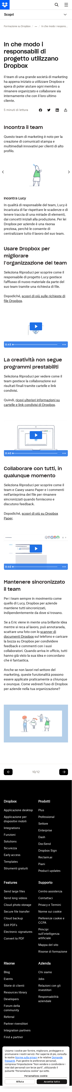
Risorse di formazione (52, 951)
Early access (12, 855)
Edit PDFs (10, 925)
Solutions (10, 841)
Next (69, 172)
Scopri (9, 14)
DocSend (44, 843)
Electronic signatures (18, 931)
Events (8, 979)
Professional (46, 817)
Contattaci (45, 898)
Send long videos (15, 898)
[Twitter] (48, 110)
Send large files (14, 891)
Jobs (41, 979)
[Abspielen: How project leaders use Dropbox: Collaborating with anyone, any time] (36, 549)
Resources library (15, 992)
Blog (7, 972)
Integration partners (17, 1030)
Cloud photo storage (17, 904)
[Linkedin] (57, 110)
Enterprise (45, 830)
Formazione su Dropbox (17, 26)
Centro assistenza (50, 891)
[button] (35, 26)
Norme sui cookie (50, 911)
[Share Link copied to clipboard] (65, 110)
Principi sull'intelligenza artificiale (48, 934)
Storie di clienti (14, 985)
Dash (41, 837)
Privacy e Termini (49, 904)
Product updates (49, 870)
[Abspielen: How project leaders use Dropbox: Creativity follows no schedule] (36, 435)
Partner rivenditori (16, 1023)
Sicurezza (10, 848)
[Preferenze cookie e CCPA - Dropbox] (35, 1066)
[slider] (35, 344)
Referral (9, 1017)
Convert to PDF (14, 938)
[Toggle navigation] (66, 5)
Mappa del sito (48, 944)
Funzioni (10, 834)
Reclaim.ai (45, 857)
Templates (11, 861)
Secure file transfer (17, 911)
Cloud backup (13, 918)
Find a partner (13, 1037)
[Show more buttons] (64, 344)
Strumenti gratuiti (16, 868)
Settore (43, 823)
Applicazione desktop (18, 810)
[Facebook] (40, 110)
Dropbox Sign (47, 850)
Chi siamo (45, 972)
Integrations (12, 828)
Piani (41, 864)
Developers (11, 999)
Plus (41, 810)
